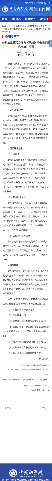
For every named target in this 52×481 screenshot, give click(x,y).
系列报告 (22, 26)
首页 (15, 26)
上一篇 (7, 407)
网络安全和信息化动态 (38, 26)
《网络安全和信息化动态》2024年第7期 (22, 29)
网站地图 (30, 2)
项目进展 (43, 19)
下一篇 (45, 407)
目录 (44, 29)
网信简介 (30, 19)
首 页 (4, 19)
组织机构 (16, 19)
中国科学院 (41, 2)
